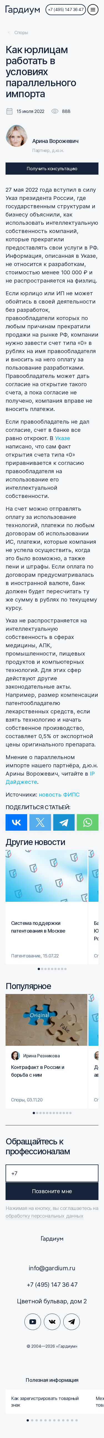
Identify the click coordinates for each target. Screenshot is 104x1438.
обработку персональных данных (44, 1216)
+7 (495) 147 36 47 (66, 9)
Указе (62, 438)
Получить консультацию (52, 168)
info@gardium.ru (52, 1268)
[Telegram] (64, 819)
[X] (40, 819)
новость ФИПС (59, 794)
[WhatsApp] (87, 819)
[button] (39, 969)
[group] (46, 907)
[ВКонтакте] (16, 819)
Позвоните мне (52, 1191)
